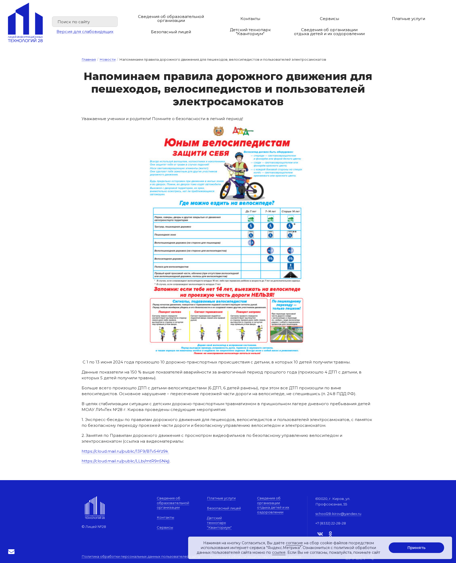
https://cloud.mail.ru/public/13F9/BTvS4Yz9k (125, 451)
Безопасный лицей (171, 31)
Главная (89, 59)
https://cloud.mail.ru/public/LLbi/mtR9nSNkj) (126, 460)
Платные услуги (408, 18)
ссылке (279, 552)
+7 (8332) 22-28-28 (330, 523)
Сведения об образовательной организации (171, 18)
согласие (294, 543)
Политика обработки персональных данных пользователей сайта (141, 557)
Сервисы (329, 18)
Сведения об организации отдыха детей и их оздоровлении (329, 31)
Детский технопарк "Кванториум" (250, 31)
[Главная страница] (25, 22)
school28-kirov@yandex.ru (338, 514)
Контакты (250, 18)
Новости (107, 59)
